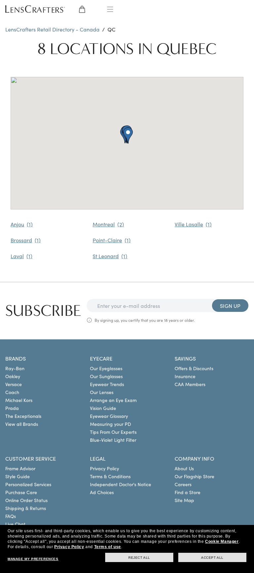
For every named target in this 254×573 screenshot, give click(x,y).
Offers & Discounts (194, 368)
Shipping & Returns (25, 508)
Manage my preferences (33, 559)
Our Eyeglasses (106, 368)
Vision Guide (103, 408)
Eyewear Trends (107, 384)
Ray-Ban (14, 368)
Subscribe (43, 311)
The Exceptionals (23, 416)
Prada (12, 408)
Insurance (185, 376)
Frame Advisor (20, 468)
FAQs (10, 516)
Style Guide (17, 476)
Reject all (139, 557)
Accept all (212, 557)
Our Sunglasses (106, 376)
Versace (13, 384)
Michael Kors (18, 400)
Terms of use (107, 546)
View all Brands (21, 424)
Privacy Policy (104, 468)
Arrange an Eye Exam (113, 400)
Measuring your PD (110, 424)
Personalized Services (28, 484)
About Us (184, 468)
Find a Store (187, 492)
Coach (12, 392)
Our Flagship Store (194, 476)
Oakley (12, 376)
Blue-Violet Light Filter (113, 439)
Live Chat (15, 524)
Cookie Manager (221, 541)
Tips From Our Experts (113, 432)
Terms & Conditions (110, 476)
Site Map (184, 500)
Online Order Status (26, 500)
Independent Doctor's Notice (120, 484)
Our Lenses (101, 392)
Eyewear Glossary (109, 416)
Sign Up (230, 305)
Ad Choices (102, 492)
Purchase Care (21, 492)
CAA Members (190, 384)
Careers (183, 484)
